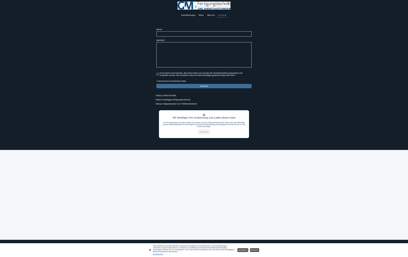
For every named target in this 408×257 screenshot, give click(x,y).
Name (159, 29)
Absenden (204, 86)
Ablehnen (254, 250)
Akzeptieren (204, 132)
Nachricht (160, 40)
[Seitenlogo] (204, 6)
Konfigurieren (158, 254)
